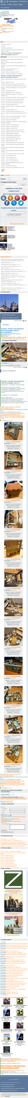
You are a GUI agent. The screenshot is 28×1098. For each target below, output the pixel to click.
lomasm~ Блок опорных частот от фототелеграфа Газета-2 (10, 69)
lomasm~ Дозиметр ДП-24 (7, 855)
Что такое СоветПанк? (6, 1055)
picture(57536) (13, 471)
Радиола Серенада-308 (12, 993)
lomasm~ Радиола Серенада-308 (10, 126)
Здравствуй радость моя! (10, 273)
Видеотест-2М (9, 958)
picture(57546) (13, 764)
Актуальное (10, 28)
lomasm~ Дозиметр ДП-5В (7, 861)
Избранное (2, 29)
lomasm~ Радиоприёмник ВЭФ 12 (10, 133)
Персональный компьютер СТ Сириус (15, 984)
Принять (7, 1096)
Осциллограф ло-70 (11, 979)
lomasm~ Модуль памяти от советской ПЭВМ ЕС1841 (13, 107)
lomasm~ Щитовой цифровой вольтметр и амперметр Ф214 (12, 163)
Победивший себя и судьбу (10, 264)
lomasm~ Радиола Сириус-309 (9, 128)
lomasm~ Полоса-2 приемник (8, 119)
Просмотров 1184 (12, 648)
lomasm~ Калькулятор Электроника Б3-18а (12, 99)
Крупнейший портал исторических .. (7, 1044)
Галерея (3, 4)
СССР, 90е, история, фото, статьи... (6, 1041)
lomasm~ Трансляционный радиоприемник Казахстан (12, 151)
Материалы (23, 1)
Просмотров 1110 (12, 736)
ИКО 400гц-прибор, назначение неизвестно (17, 969)
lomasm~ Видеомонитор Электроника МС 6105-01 (13, 79)
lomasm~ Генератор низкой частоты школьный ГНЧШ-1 (13, 88)
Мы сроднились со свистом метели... (13, 269)
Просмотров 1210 (12, 707)
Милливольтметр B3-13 (12, 976)
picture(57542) (13, 647)
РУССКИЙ (6, 175)
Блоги (15, 4)
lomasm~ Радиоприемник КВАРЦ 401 (11, 135)
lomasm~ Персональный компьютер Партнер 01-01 (14, 113)
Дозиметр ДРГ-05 (10, 965)
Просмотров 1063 (12, 678)
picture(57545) (13, 735)
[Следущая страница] (27, 597)
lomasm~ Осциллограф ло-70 (9, 109)
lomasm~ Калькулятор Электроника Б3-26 (12, 101)
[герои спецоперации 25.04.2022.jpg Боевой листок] (13, 933)
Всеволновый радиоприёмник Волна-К (15, 961)
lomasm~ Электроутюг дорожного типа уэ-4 (12, 167)
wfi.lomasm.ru (16, 1079)
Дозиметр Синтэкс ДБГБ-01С (13, 967)
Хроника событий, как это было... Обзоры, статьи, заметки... (6, 1006)
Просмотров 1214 (12, 766)
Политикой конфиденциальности (7, 1086)
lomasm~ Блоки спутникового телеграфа (12, 73)
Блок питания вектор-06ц (12, 951)
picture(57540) (13, 588)
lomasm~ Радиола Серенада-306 (10, 124)
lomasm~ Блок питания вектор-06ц (10, 72)
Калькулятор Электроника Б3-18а (14, 972)
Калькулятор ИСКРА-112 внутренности (16, 970)
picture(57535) (13, 441)
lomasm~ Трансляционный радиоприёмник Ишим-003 (12, 148)
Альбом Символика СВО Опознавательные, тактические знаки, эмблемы (13, 891)
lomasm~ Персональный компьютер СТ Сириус (13, 116)
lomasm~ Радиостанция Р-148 (9, 140)
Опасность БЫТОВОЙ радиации (19, 1008)
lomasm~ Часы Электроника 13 (9, 159)
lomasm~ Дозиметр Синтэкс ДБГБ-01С (11, 92)
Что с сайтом (5, 7)
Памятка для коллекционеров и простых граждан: (19, 1006)
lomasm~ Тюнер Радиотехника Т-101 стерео (12, 153)
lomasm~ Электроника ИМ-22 (9, 165)
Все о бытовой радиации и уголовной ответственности (7, 1030)
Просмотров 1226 (12, 443)
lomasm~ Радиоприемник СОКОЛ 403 (11, 139)
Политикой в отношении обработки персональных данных (13, 1088)
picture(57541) (13, 617)
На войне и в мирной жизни (10, 289)
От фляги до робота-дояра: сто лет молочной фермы (13, 277)
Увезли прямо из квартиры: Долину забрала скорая (11, 236)
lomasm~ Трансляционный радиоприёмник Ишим (12, 145)
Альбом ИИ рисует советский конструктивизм (13, 914)
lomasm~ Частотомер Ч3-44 (8, 155)
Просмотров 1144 (12, 531)
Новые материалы (6, 256)
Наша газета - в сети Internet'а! (8, 839)
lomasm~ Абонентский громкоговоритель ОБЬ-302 (12, 63)
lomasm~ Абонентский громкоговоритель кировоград (12, 60)
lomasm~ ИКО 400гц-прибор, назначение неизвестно (12, 95)
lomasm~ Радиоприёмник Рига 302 (10, 137)
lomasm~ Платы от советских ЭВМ (10, 118)
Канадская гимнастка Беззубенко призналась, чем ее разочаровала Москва (11, 247)
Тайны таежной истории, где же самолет (14, 271)
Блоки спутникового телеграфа (14, 952)
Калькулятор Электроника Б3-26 (14, 973)
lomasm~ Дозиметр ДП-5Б (7, 858)
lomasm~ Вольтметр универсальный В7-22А (12, 84)
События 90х (6, 1008)
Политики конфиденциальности (10, 819)
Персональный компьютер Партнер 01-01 (16, 983)
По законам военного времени (11, 266)
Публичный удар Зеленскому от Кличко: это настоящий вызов (11, 228)
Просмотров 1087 (12, 619)
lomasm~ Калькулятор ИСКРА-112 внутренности (14, 97)
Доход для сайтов (8, 252)
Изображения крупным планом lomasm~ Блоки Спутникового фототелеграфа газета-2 (12, 417)
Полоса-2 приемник (11, 987)
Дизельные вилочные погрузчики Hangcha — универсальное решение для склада (13, 260)
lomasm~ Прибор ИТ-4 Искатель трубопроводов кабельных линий (14, 122)
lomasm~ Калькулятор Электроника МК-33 (12, 102)
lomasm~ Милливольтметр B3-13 (9, 104)
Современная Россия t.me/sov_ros (6, 32)
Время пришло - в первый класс (11, 275)
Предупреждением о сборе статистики (9, 1090)
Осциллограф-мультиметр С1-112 (14, 981)
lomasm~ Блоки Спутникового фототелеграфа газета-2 (11, 76)
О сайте (9, 4)
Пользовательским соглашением (7, 1084)
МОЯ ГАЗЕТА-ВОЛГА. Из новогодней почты (11, 840)
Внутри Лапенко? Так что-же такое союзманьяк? (7, 1054)
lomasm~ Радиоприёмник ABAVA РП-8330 (12, 130)
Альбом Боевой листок (13, 935)
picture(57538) (13, 529)
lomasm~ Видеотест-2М (7, 82)
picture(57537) (13, 500)
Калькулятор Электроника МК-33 (14, 975)
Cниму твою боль (7, 262)
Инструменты (13, 1)
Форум (20, 4)
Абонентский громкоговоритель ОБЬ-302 (16, 945)
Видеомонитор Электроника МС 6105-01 (16, 956)
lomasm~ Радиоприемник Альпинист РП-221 (13, 131)
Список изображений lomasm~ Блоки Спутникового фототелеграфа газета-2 (12, 414)
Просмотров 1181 (12, 472)
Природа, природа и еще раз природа (13, 288)
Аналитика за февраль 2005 (10, 283)
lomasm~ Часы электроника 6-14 (9, 160)
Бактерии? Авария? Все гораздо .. (7, 1021)
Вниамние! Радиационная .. (6, 1031)
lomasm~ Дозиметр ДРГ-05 (8, 90)
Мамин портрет (7, 267)
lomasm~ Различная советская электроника (12, 142)
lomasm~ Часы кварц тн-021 (8, 157)
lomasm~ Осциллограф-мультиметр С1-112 (12, 111)
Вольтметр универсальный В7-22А (14, 960)
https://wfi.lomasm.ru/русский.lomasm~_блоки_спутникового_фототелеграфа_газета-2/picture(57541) (14, 1060)
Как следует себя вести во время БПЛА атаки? (13, 1067)
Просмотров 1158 (12, 560)
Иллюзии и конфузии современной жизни (13, 285)
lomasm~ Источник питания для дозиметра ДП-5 (13, 846)
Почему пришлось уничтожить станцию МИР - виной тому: (6, 1017)
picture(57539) (13, 559)
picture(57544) (13, 705)
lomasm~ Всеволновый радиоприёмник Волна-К (14, 85)
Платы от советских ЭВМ (12, 986)
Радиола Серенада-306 (12, 992)
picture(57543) (13, 676)
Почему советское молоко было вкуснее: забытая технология (12, 280)
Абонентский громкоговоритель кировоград (17, 943)
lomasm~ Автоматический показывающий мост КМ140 (13, 66)
